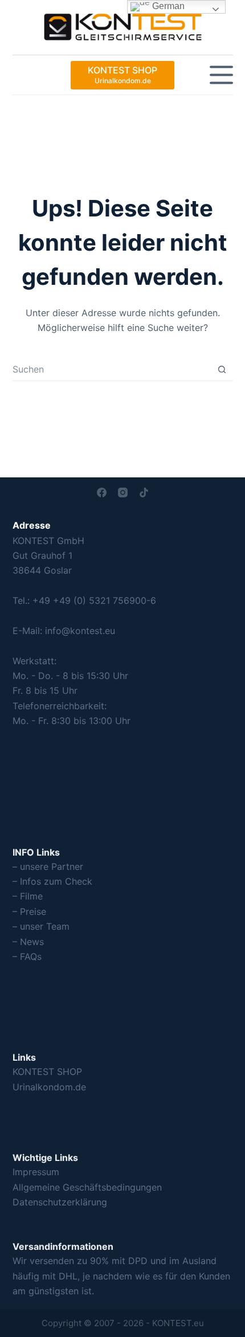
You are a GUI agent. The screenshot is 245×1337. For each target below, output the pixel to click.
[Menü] (221, 75)
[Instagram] (123, 492)
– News (28, 941)
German (167, 6)
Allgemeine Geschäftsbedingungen (87, 1187)
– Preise (29, 911)
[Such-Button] (222, 369)
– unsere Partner (48, 866)
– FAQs (27, 956)
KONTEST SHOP (47, 1071)
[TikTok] (144, 492)
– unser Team (41, 926)
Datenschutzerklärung (60, 1202)
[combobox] (112, 369)
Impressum (36, 1171)
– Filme (28, 896)
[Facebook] (102, 492)
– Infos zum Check (52, 881)
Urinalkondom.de (49, 1087)
